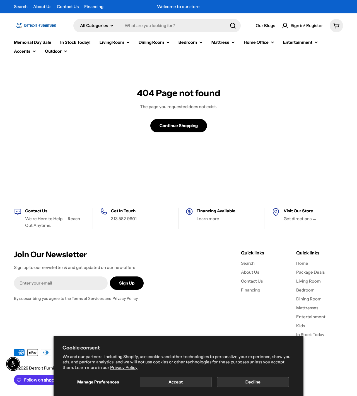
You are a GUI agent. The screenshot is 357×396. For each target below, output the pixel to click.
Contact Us (68, 6)
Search (21, 6)
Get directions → (300, 218)
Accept (175, 382)
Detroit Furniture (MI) (50, 368)
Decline (252, 382)
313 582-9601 (124, 218)
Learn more (208, 218)
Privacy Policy (124, 367)
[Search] (233, 25)
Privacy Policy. (125, 298)
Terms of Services (88, 298)
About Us (42, 6)
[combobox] (157, 25)
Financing (93, 6)
